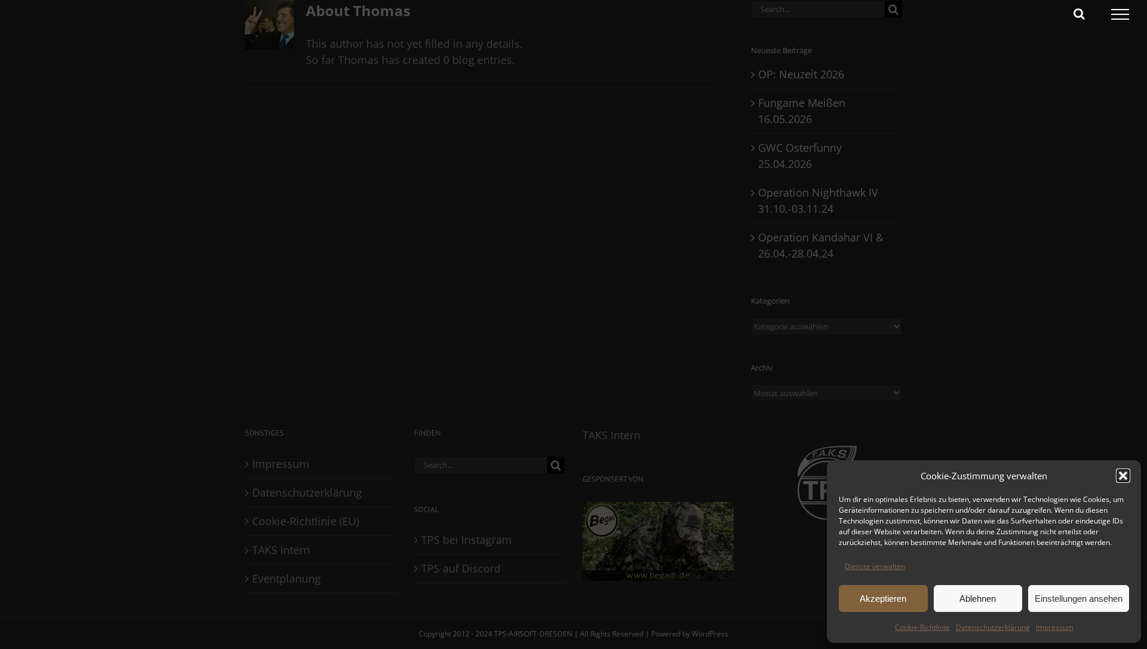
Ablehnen (977, 598)
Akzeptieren (883, 598)
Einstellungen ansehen (1079, 598)
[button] (1123, 476)
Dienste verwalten (875, 566)
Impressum (1055, 627)
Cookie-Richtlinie (922, 627)
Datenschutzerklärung (993, 627)
